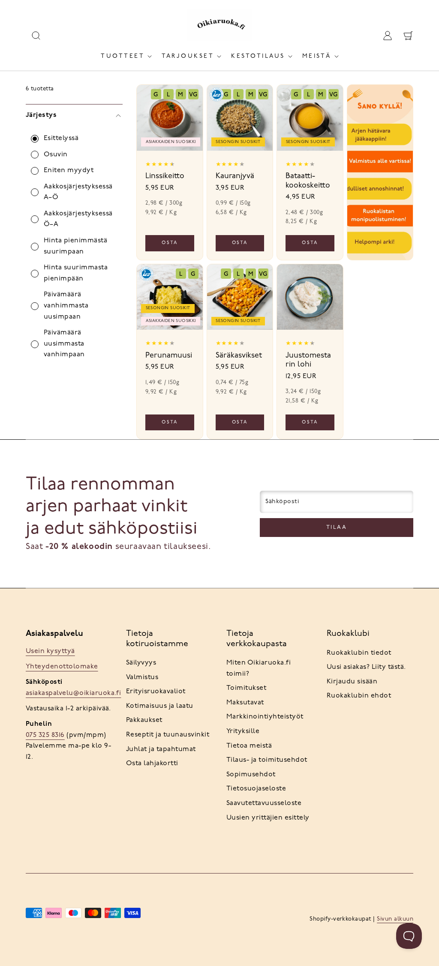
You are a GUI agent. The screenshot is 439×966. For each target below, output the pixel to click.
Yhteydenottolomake (62, 666)
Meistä (316, 56)
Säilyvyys (141, 662)
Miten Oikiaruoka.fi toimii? (258, 668)
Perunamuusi (168, 355)
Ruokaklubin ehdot (359, 695)
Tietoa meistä (249, 745)
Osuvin (56, 154)
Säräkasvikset (239, 355)
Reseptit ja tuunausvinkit (167, 734)
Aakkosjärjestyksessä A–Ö (78, 192)
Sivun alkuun (395, 919)
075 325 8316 (45, 735)
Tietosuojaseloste (256, 788)
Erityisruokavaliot (156, 691)
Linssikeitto (164, 176)
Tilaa (336, 527)
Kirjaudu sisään (352, 681)
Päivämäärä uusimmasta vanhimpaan (64, 343)
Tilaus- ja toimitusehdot (266, 760)
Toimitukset (246, 688)
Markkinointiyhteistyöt (265, 716)
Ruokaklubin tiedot (359, 653)
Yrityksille (242, 731)
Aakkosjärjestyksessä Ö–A (78, 219)
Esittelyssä (61, 138)
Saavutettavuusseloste (263, 803)
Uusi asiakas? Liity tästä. (366, 667)
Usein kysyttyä (50, 651)
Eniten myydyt (68, 170)
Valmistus (142, 677)
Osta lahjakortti (152, 763)
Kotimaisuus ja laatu (159, 706)
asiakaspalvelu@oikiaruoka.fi (73, 693)
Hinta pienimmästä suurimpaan (75, 246)
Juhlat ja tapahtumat (161, 749)
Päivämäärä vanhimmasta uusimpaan (66, 305)
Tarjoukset (188, 56)
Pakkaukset (144, 720)
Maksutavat (245, 702)
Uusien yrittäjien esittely (267, 817)
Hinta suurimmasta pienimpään (76, 273)
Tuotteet (122, 56)
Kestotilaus (258, 56)
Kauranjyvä (235, 176)
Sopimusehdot (251, 774)
